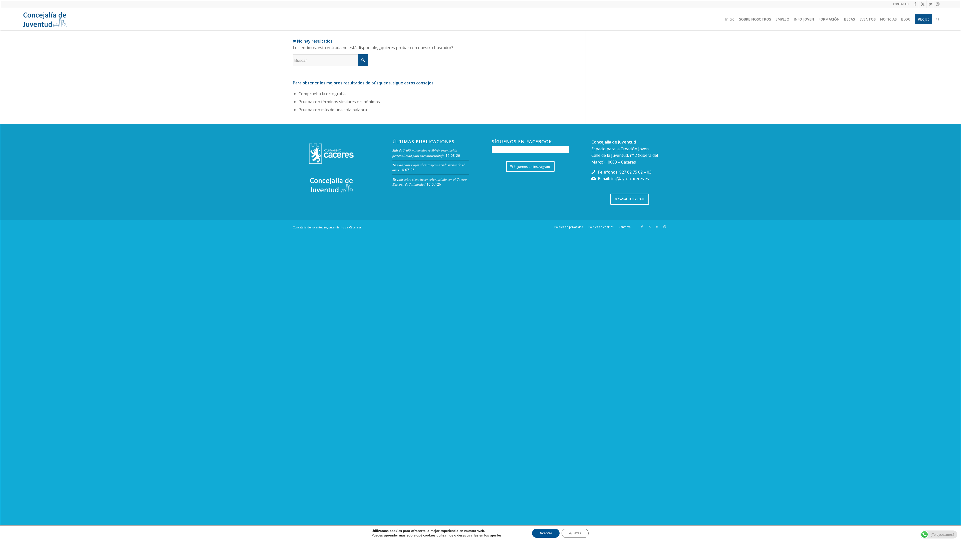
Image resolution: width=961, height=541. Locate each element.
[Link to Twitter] (922, 4)
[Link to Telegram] (930, 4)
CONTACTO (901, 4)
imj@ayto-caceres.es (630, 178)
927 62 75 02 (631, 172)
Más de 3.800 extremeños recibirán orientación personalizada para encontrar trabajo (424, 153)
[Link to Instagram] (937, 4)
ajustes (496, 535)
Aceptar (546, 533)
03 (649, 172)
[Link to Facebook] (915, 4)
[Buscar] (937, 19)
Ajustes (575, 533)
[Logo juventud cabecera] (45, 19)
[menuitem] (899, 4)
